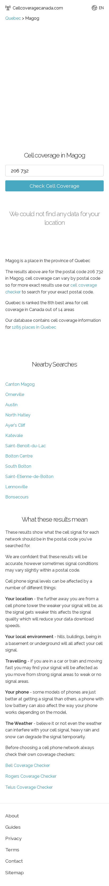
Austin (11, 404)
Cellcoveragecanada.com (38, 8)
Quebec (13, 18)
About (12, 815)
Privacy (13, 838)
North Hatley (17, 415)
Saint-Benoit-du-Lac (25, 445)
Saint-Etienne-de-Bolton (29, 476)
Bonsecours (17, 497)
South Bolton (18, 466)
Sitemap (14, 872)
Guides (13, 827)
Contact (14, 861)
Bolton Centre (19, 456)
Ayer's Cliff (15, 425)
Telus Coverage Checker (29, 787)
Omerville (14, 394)
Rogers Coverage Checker (30, 776)
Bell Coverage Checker (27, 765)
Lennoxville (16, 486)
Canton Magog (20, 384)
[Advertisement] (54, 77)
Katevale (14, 435)
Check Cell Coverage (54, 186)
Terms (12, 849)
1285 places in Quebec (34, 327)
